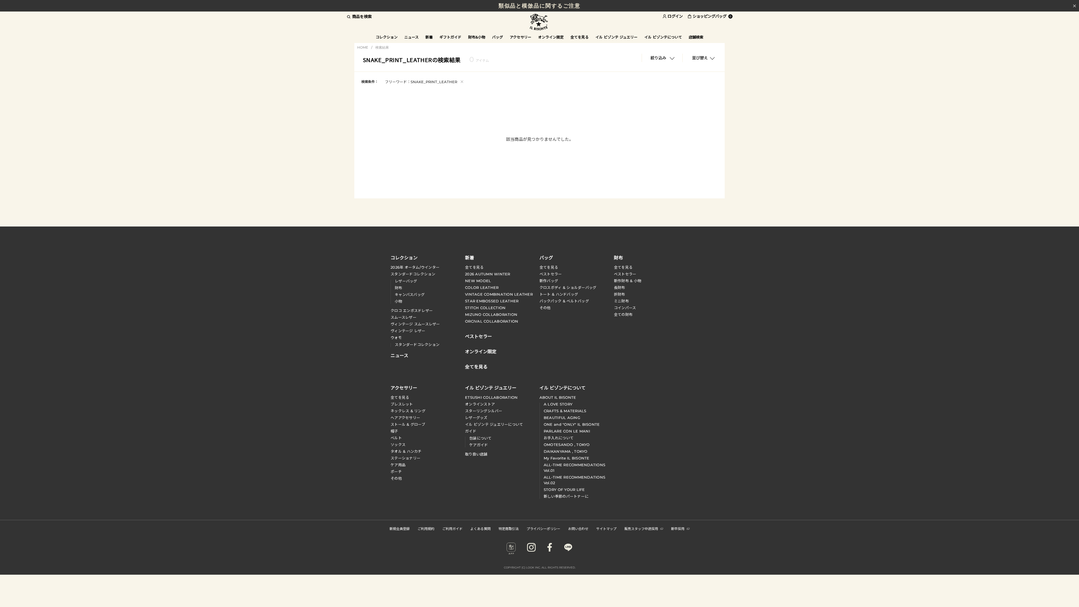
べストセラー (625, 274)
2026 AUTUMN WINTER (487, 274)
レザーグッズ (476, 417)
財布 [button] (618, 257)
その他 (545, 307)
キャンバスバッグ (410, 294)
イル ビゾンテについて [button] (663, 37)
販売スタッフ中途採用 (641, 528)
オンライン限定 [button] (551, 37)
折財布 (619, 294)
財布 (398, 288)
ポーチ (396, 471)
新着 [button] (429, 37)
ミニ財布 (621, 301)
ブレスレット (402, 404)
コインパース (625, 307)
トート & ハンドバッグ (559, 294)
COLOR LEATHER (481, 287)
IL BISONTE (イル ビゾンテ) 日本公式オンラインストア (539, 22)
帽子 (394, 431)
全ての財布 (623, 314)
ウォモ (396, 337)
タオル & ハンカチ (406, 451)
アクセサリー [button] (520, 37)
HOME (362, 47)
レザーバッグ (406, 281)
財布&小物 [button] (476, 37)
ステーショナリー (405, 458)
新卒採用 (677, 528)
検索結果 (382, 47)
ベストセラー (551, 274)
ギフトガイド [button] (450, 37)
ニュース (411, 37)
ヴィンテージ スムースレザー (415, 324)
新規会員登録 (399, 528)
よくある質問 (480, 528)
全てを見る (474, 267)
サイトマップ (606, 528)
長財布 (619, 287)
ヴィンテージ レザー (408, 331)
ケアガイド (478, 445)
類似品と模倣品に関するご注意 (539, 6)
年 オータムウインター (415, 267)
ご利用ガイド (452, 528)
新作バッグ (549, 280)
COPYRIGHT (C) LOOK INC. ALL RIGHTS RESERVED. (539, 567)
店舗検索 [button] (696, 37)
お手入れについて (558, 438)
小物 (398, 301)
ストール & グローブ (408, 424)
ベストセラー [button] (478, 336)
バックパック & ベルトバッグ (564, 301)
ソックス (398, 444)
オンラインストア (480, 404)
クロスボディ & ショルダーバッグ (568, 287)
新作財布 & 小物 (627, 280)
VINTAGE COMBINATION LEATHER (499, 294)
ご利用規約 (426, 528)
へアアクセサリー (405, 417)
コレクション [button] (387, 37)
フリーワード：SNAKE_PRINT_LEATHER (424, 81)
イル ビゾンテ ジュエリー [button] (616, 37)
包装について (480, 438)
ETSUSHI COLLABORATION (491, 397)
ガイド (470, 431)
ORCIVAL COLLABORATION (491, 321)
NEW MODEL (478, 280)
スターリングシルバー (483, 411)
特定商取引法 (508, 528)
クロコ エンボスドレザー (412, 310)
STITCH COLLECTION (485, 307)
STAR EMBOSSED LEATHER (491, 301)
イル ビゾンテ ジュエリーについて (494, 424)
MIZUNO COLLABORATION (491, 314)
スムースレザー (403, 317)
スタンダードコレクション (413, 274)
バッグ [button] (497, 37)
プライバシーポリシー (543, 528)
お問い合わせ (578, 528)
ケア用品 (398, 465)
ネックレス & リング (408, 411)
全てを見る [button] (579, 37)
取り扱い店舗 (476, 454)
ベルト (396, 438)
